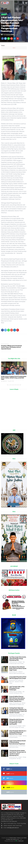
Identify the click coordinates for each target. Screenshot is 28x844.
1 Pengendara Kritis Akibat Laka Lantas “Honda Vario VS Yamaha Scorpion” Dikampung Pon (17, 752)
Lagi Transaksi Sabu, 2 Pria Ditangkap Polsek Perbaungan (16, 688)
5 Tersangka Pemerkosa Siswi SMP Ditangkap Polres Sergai (17, 677)
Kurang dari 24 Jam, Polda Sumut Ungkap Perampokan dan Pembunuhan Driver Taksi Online (13, 377)
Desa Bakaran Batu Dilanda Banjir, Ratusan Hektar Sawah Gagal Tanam (17, 668)
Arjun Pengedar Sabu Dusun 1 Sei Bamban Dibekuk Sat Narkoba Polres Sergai (17, 732)
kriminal (4, 14)
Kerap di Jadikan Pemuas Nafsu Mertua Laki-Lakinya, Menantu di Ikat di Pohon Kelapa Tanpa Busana (17, 698)
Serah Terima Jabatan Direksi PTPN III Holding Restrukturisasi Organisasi (17, 742)
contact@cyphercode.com (13, 827)
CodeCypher (20, 840)
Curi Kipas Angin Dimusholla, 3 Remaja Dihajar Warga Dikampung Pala (17, 658)
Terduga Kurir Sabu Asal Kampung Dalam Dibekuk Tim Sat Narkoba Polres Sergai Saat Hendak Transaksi (18, 710)
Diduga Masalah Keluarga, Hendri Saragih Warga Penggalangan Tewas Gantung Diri (16, 721)
